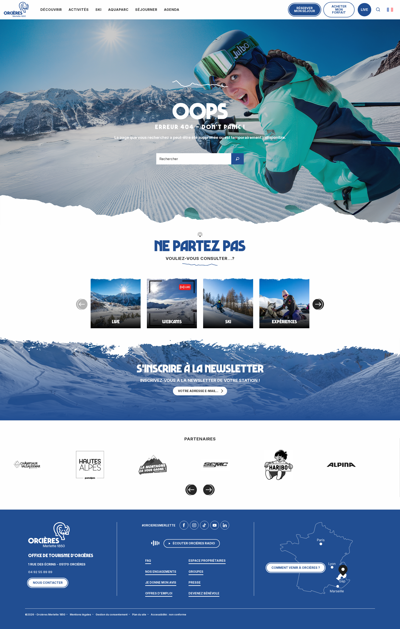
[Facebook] (184, 526)
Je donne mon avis (160, 582)
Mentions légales (80, 614)
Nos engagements (160, 571)
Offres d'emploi (158, 593)
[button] (378, 9)
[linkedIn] (224, 526)
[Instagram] (194, 526)
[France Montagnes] (152, 465)
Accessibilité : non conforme (168, 614)
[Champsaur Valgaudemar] (27, 465)
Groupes (196, 571)
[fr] (390, 9)
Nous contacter (48, 582)
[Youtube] (214, 526)
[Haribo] (278, 465)
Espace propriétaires (207, 560)
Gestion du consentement (112, 614)
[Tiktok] (204, 526)
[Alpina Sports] (341, 465)
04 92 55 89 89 (40, 572)
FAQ (148, 560)
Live (364, 10)
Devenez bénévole (204, 593)
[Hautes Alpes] (90, 464)
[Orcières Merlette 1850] (16, 10)
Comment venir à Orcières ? (295, 567)
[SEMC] (215, 465)
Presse (195, 582)
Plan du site (139, 614)
